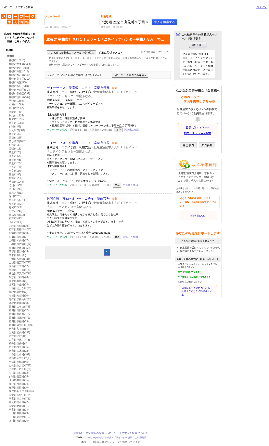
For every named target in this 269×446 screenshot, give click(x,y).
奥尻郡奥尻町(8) (18, 281)
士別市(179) (15, 166)
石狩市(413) (15, 218)
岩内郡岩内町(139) (19, 332)
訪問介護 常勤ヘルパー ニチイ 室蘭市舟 (78, 198)
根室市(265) (15, 178)
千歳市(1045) (16, 181)
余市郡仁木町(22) (19, 350)
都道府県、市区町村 (111, 27)
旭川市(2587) (16, 108)
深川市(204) (15, 196)
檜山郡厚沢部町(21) (20, 273)
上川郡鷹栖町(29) (19, 413)
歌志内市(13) (16, 192)
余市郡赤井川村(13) (20, 358)
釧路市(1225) (16, 115)
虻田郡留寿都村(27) (20, 313)
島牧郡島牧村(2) (18, 292)
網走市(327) (15, 133)
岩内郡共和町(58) (19, 328)
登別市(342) (15, 203)
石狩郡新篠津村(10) (20, 229)
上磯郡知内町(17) (19, 240)
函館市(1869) (16, 100)
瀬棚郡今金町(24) (19, 284)
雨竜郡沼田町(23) (19, 409)
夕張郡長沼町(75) (19, 376)
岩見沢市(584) (17, 130)
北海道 (11, 55)
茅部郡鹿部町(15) (19, 251)
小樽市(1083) (16, 104)
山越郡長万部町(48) (20, 262)
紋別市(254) (15, 163)
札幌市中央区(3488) (20, 64)
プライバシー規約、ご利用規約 (130, 437)
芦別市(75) (15, 152)
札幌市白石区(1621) (20, 75)
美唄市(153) (15, 148)
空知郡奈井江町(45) (20, 365)
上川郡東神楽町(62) (20, 416)
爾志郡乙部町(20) (19, 277)
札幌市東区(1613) (19, 71)
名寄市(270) (15, 170)
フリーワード (52, 16)
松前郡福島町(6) (18, 236)
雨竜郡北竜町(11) (19, 405)
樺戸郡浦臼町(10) (19, 387)
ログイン (261, 7)
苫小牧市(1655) (17, 141)
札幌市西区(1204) (19, 86)
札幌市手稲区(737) (19, 93)
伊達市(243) (15, 211)
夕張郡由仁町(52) (19, 372)
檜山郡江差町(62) (19, 266)
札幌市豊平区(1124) (20, 78)
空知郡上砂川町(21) (20, 369)
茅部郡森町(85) (17, 255)
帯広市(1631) (16, 119)
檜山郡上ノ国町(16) (20, 270)
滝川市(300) (15, 185)
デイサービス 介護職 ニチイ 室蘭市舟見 (78, 143)
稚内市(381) (15, 144)
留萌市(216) (15, 137)
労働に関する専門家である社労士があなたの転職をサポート (198, 291)
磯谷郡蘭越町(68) (19, 303)
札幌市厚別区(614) (19, 89)
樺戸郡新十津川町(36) (21, 391)
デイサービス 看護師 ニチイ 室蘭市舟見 (78, 87)
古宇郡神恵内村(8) (19, 339)
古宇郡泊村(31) (17, 335)
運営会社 (78, 433)
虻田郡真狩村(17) (19, 310)
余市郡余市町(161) (19, 354)
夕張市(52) (15, 126)
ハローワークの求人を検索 (15, 15)
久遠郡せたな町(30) (20, 288)
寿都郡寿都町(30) (19, 295)
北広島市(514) (17, 214)
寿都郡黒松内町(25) (20, 299)
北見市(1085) (16, 122)
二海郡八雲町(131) (19, 258)
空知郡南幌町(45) (19, 361)
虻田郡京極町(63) (19, 321)
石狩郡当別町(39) (19, 225)
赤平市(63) (15, 159)
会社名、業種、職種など (58, 27)
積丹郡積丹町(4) (18, 343)
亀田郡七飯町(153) (19, 247)
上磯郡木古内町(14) (20, 244)
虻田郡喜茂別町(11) (20, 317)
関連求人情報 (131, 129)
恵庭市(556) (15, 207)
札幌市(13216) (17, 60)
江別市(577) (15, 155)
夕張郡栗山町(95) (19, 380)
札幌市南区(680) (18, 82)
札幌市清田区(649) (19, 97)
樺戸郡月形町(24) (19, 383)
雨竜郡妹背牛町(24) (20, 394)
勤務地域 (106, 16)
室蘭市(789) (15, 111)
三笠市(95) (15, 174)
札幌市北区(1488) (19, 67)
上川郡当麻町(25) (19, 420)
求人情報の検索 (95, 433)
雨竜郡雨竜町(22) (19, 402)
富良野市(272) (17, 200)
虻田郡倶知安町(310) (20, 324)
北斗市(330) (15, 222)
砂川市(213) (15, 189)
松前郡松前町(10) (19, 233)
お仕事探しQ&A (197, 215)
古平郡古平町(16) (19, 347)
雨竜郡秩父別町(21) (20, 398)
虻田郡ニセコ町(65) (20, 306)
